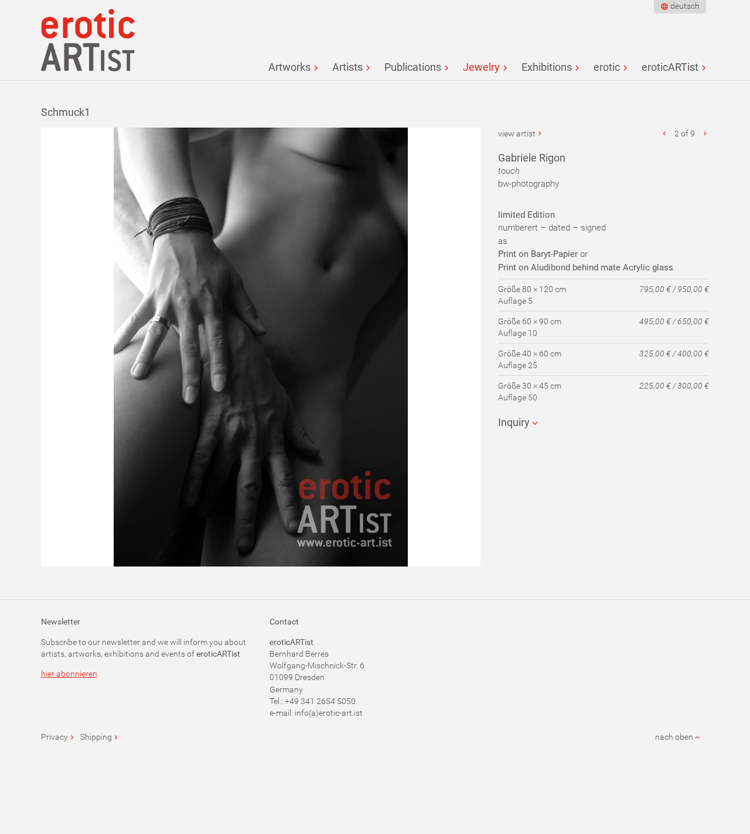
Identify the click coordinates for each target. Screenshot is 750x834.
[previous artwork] (665, 133)
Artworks (289, 67)
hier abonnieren (69, 673)
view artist (517, 133)
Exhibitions (546, 67)
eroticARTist (670, 67)
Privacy (54, 737)
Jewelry (481, 67)
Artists (347, 67)
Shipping (96, 737)
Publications (412, 67)
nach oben (674, 737)
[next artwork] (705, 133)
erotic (607, 67)
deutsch (685, 6)
